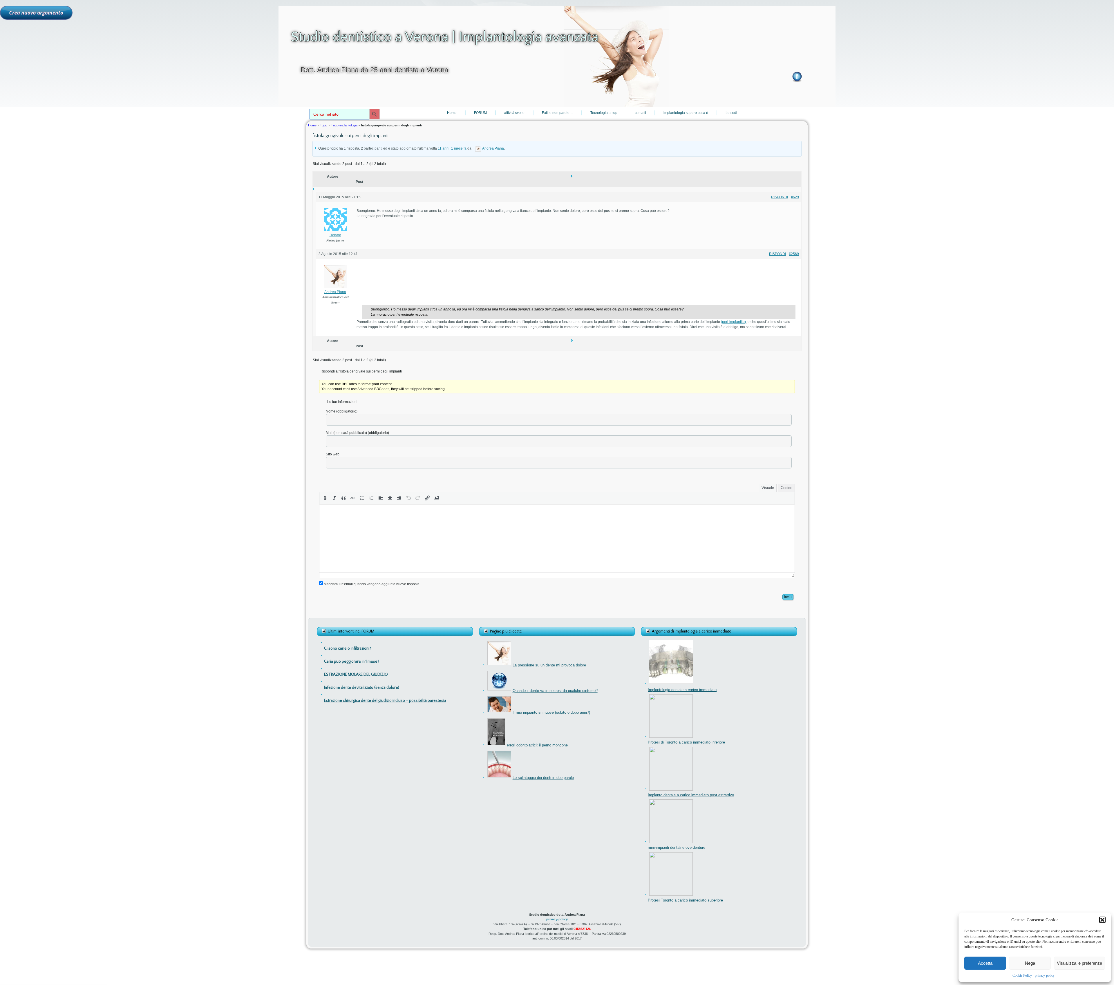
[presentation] (325, 498)
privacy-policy (1045, 975)
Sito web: (333, 454)
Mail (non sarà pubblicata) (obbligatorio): (358, 433)
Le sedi (731, 113)
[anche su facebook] (797, 76)
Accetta (985, 963)
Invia (788, 597)
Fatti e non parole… (557, 113)
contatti (640, 113)
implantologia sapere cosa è (685, 113)
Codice (786, 488)
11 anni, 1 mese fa (452, 148)
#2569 (794, 254)
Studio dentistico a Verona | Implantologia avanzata (444, 37)
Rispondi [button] (779, 197)
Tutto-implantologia (344, 125)
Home (452, 113)
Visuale (768, 488)
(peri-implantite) (733, 322)
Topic (324, 125)
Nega (1030, 963)
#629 (795, 197)
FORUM (480, 113)
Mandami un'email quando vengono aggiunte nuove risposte (371, 584)
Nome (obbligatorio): (342, 411)
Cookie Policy (1022, 975)
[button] (1102, 920)
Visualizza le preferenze (1079, 963)
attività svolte (514, 113)
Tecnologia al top (603, 113)
